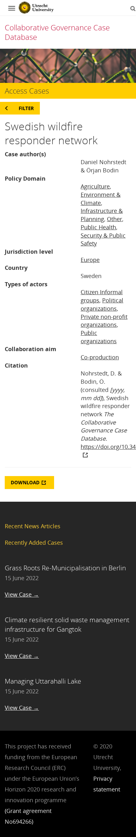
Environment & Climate (101, 199)
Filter (26, 108)
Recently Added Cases (34, 542)
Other (114, 219)
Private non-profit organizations (104, 321)
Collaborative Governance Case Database (57, 32)
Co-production (100, 357)
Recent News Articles (32, 526)
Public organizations (99, 337)
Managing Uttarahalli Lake (43, 681)
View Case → (22, 594)
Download (25, 482)
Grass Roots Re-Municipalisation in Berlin (65, 567)
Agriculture (95, 186)
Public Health (98, 227)
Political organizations (102, 304)
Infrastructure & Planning (102, 215)
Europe (90, 260)
